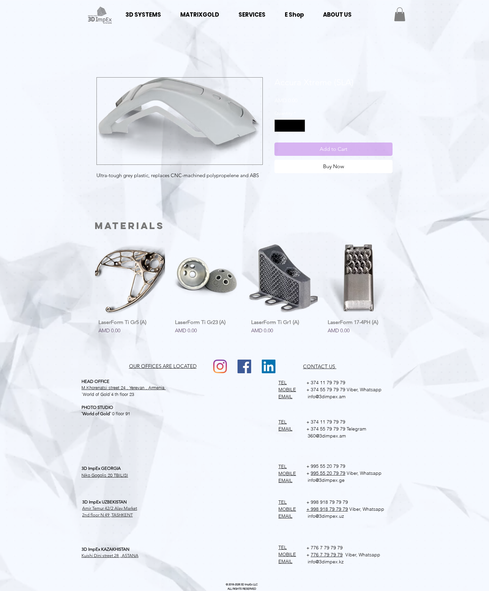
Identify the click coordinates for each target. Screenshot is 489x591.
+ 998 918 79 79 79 (327, 502)
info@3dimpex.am (326, 397)
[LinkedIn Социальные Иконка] (268, 366)
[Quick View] (130, 279)
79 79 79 (333, 555)
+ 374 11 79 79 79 (325, 383)
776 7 (317, 555)
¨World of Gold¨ (96, 394)
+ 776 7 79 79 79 (324, 548)
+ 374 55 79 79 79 (325, 390)
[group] (245, 294)
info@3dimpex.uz (325, 516)
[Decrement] (279, 126)
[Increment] (300, 126)
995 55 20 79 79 (328, 473)
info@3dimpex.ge (325, 480)
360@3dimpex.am (326, 436)
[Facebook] (244, 366)
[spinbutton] (290, 126)
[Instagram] (220, 366)
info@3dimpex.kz (325, 562)
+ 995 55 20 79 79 (325, 466)
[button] (400, 14)
